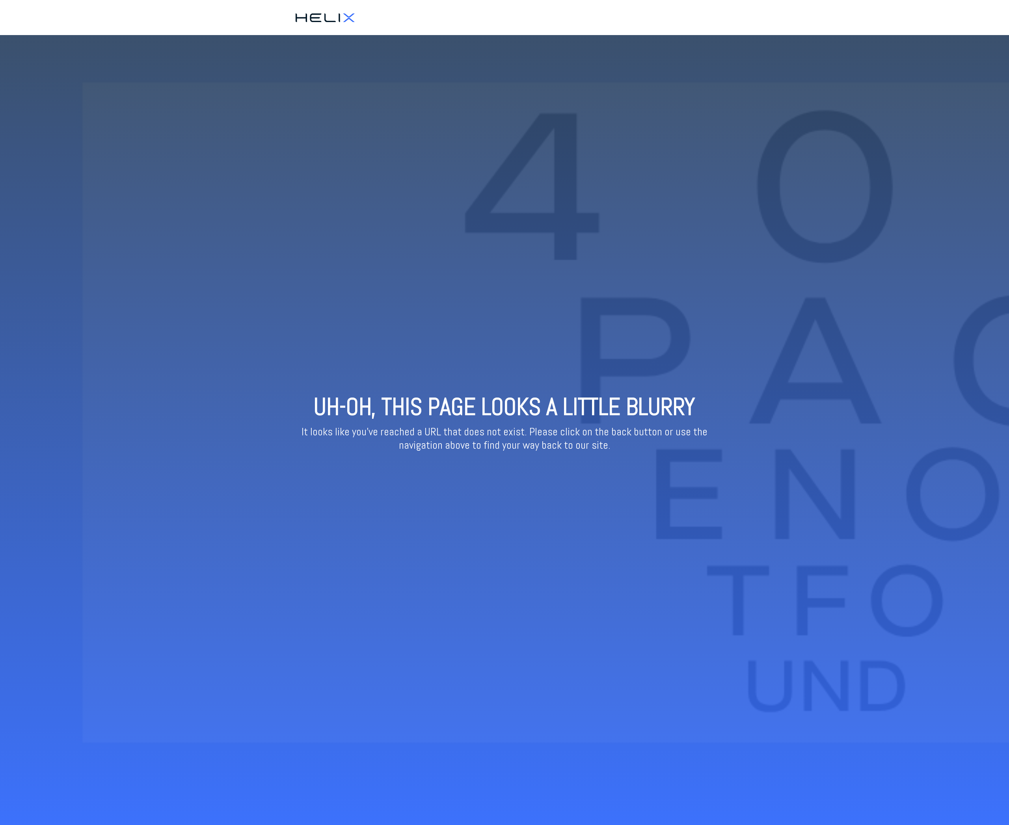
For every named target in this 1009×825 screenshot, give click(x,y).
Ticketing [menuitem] (674, 17)
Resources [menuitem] (707, 17)
